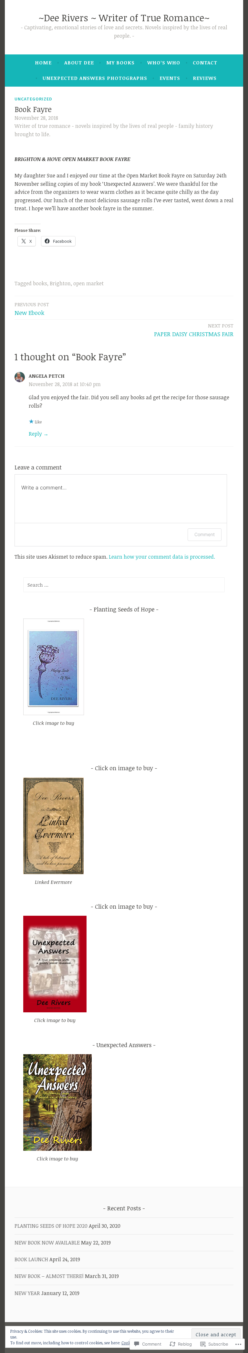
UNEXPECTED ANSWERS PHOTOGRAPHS (95, 78)
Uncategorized (33, 99)
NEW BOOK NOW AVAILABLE (47, 1242)
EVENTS (170, 78)
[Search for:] (124, 584)
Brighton (60, 283)
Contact (205, 62)
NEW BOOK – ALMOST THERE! (49, 1276)
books (40, 283)
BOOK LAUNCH (31, 1259)
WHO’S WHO (163, 62)
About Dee (79, 62)
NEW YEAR (27, 1293)
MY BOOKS (120, 62)
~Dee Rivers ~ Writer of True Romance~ (124, 17)
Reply (35, 433)
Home (43, 62)
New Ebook (32, 309)
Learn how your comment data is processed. (162, 556)
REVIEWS (205, 78)
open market (88, 283)
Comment (204, 534)
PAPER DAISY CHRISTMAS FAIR (193, 330)
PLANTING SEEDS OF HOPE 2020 (51, 1225)
